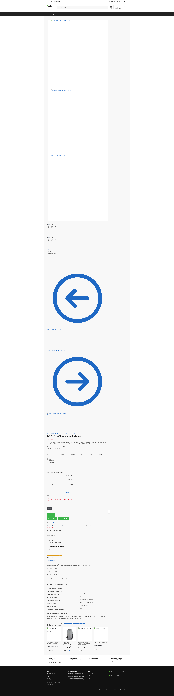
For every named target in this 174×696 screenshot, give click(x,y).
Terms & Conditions (116, 689)
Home (50, 17)
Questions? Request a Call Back (54, 555)
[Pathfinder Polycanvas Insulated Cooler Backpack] (54, 634)
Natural (71, 484)
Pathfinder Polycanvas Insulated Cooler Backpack (53, 645)
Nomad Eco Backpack (68, 646)
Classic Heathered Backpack (84, 646)
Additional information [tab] (53, 559)
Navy (71, 486)
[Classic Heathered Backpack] (85, 634)
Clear (67, 492)
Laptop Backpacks (67, 643)
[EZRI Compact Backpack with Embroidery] (101, 634)
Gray (71, 483)
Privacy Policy (124, 689)
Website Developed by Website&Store (120, 693)
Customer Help (118, 8)
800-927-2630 (50, 684)
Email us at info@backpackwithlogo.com (118, 1)
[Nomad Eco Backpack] (69, 634)
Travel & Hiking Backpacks (58, 17)
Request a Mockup (64, 518)
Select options (54, 653)
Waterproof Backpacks (52, 643)
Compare (50, 523)
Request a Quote (52, 518)
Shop (111, 8)
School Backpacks (68, 623)
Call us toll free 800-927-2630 (53, 1)
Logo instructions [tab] (52, 560)
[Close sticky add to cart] (47, 457)
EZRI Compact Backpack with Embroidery (100, 644)
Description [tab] (50, 557)
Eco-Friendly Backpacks (68, 642)
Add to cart (51, 515)
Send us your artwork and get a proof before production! (62, 499)
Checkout (125, 8)
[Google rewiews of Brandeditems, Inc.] (118, 676)
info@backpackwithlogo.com (53, 682)
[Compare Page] (53, 523)
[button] (124, 14)
